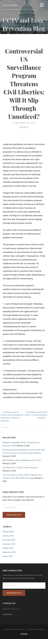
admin (25, 127)
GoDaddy (23, 634)
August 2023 (8, 556)
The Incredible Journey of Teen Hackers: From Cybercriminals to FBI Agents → (35, 415)
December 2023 (9, 540)
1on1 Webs (9, 5)
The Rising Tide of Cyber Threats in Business (20, 468)
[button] (42, 5)
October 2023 (8, 548)
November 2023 (9, 544)
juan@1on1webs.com (11, 609)
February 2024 (8, 532)
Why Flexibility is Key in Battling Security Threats (22, 460)
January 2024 (8, 536)
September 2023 (9, 552)
